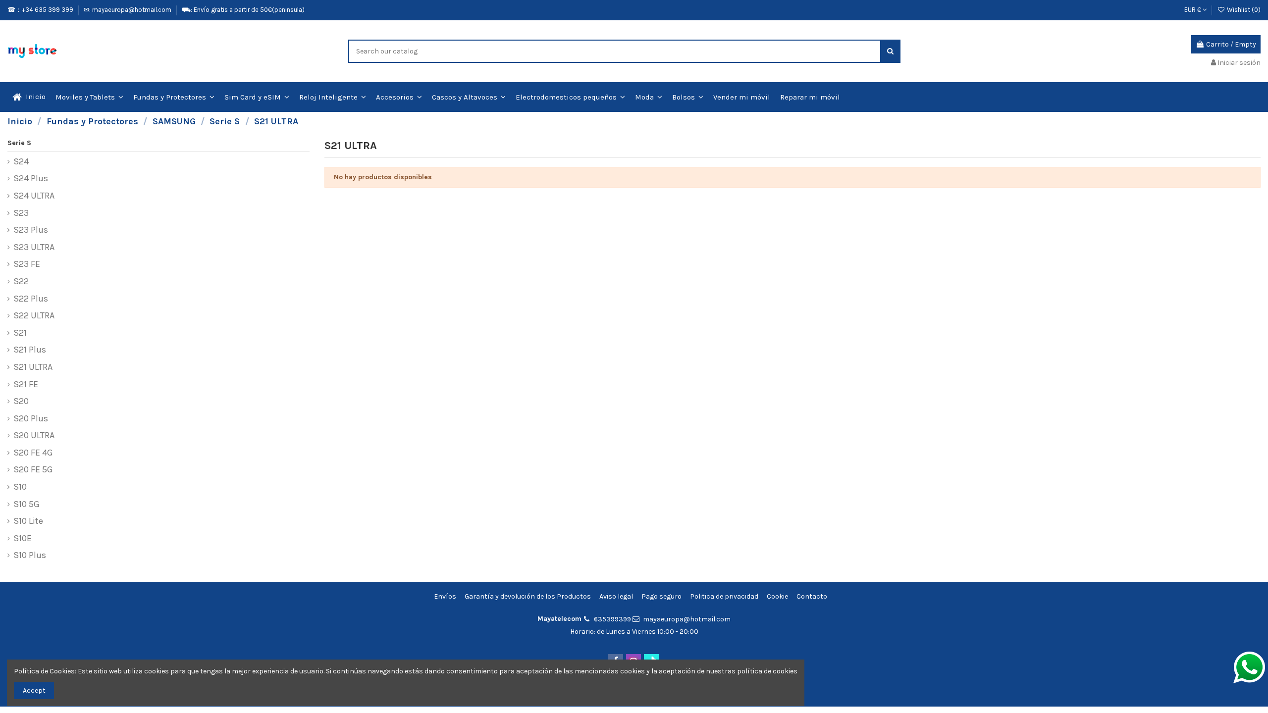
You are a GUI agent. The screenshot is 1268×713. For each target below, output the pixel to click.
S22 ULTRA (33, 316)
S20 (21, 402)
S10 (20, 487)
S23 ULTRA (33, 248)
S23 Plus (30, 230)
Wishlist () (1243, 9)
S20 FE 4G (33, 453)
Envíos (445, 596)
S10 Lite (28, 521)
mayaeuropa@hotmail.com (687, 619)
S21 (20, 333)
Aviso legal (616, 596)
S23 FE (26, 264)
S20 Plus (30, 419)
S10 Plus (29, 555)
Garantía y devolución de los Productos (528, 596)
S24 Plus (30, 179)
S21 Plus (29, 350)
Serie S (19, 143)
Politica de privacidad (724, 596)
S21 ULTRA (33, 367)
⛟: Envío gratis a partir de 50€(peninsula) (243, 9)
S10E (22, 539)
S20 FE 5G (33, 470)
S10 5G (26, 504)
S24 (21, 162)
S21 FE (25, 385)
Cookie (777, 596)
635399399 (612, 619)
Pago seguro (661, 596)
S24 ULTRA (33, 196)
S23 (21, 213)
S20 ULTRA (33, 436)
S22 (21, 282)
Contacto (811, 596)
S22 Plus (30, 299)
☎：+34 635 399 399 (41, 9)
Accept (34, 690)
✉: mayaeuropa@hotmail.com (128, 9)
